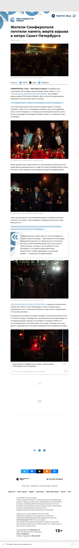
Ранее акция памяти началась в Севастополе (28, 304)
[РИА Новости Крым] (22, 19)
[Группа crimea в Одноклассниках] (47, 471)
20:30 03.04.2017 (15, 40)
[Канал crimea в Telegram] (24, 471)
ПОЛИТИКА (25, 486)
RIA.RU (63, 492)
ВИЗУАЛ (54, 486)
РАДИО (31, 492)
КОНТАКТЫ (40, 492)
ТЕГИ (69, 492)
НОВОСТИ (11, 492)
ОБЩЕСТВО (34, 486)
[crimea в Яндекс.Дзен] (39, 471)
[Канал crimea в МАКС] (54, 471)
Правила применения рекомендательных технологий (34, 510)
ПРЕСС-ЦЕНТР (22, 492)
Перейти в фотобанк (38, 77)
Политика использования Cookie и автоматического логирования (38, 506)
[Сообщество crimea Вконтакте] (32, 471)
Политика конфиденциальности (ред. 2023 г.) (31, 508)
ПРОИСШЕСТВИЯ (45, 486)
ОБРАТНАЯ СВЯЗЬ (52, 492)
